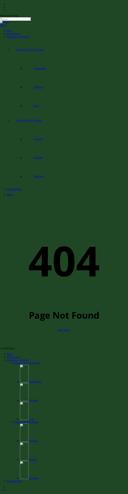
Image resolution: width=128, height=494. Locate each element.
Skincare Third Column (25, 422)
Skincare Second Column (26, 363)
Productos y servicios (18, 360)
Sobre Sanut (13, 357)
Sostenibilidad (14, 481)
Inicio (10, 354)
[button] (3, 25)
